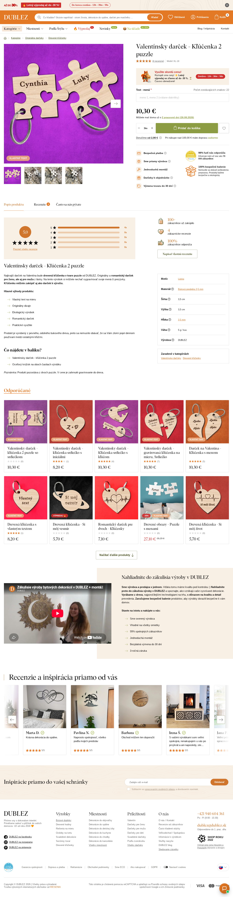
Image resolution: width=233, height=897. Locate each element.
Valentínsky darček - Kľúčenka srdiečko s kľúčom (113, 452)
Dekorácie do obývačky (100, 820)
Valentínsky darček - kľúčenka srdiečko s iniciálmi (68, 452)
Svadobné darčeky (136, 837)
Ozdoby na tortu (64, 833)
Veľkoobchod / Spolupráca (172, 833)
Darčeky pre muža (136, 828)
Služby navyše (166, 841)
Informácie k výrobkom (170, 837)
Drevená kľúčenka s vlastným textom (22, 526)
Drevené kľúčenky (192, 358)
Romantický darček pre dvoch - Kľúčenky (115, 526)
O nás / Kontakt (166, 820)
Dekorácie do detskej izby (101, 828)
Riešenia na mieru (65, 828)
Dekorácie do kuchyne (100, 833)
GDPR (154, 867)
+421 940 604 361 (210, 813)
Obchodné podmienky (98, 867)
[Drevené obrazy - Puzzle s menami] (162, 497)
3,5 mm (182, 319)
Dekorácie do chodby (99, 837)
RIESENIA (55, 887)
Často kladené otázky (169, 828)
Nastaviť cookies (177, 867)
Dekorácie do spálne (99, 824)
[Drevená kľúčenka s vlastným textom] (25, 497)
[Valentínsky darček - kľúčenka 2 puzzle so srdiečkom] (25, 421)
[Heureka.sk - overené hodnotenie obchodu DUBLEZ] (8, 867)
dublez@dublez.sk (211, 825)
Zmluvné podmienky (174, 887)
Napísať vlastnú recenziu (177, 254)
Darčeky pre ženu (136, 824)
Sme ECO (120, 867)
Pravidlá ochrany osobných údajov (168, 884)
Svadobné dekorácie (66, 837)
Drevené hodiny (63, 824)
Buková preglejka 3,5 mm (190, 289)
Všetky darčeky (135, 845)
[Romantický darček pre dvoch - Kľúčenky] (116, 497)
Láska (181, 279)
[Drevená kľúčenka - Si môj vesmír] (71, 497)
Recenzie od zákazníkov (171, 824)
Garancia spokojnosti (32, 867)
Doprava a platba (56, 867)
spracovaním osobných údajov (160, 789)
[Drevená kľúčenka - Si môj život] (207, 497)
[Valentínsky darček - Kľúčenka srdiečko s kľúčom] (116, 421)
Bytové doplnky (63, 820)
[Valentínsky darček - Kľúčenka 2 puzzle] (12, 175)
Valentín (131, 820)
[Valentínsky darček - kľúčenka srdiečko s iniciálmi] (71, 421)
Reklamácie (76, 867)
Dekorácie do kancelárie (101, 841)
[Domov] (5, 38)
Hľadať (154, 17)
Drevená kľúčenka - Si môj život (205, 526)
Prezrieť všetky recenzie (25, 249)
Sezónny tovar (63, 841)
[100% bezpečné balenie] (190, 171)
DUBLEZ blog (165, 845)
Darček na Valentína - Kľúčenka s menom (205, 450)
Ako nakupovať (137, 867)
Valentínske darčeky (171, 358)
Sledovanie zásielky (168, 849)
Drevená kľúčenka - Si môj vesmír (69, 526)
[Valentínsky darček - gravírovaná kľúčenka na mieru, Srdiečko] (162, 421)
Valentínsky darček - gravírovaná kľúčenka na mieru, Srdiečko (162, 452)
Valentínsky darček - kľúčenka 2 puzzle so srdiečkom (23, 452)
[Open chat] (224, 888)
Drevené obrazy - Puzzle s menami (161, 526)
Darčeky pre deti (135, 833)
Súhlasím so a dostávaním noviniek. (165, 789)
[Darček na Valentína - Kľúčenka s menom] (207, 421)
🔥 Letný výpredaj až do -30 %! (41, 5)
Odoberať (219, 782)
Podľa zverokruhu (136, 841)
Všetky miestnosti (98, 845)
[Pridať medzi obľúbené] (224, 128)
